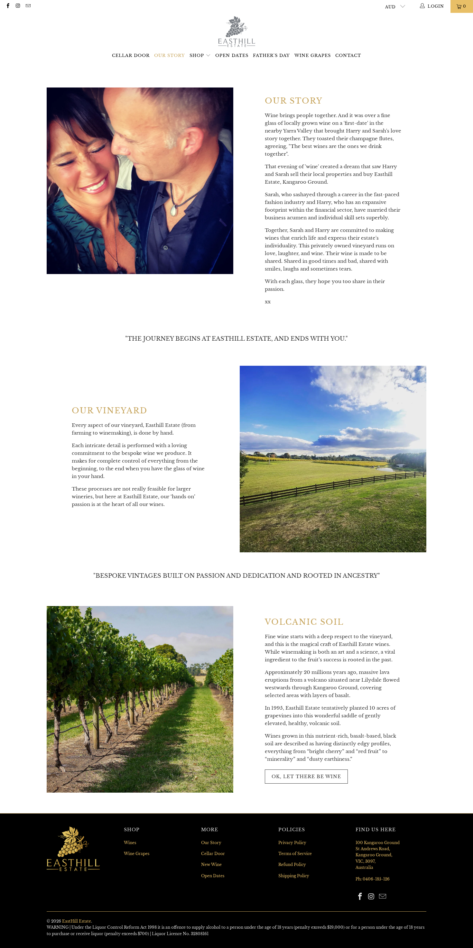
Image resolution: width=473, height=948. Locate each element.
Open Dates (231, 55)
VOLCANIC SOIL (304, 622)
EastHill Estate (76, 921)
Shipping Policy (293, 875)
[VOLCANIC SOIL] (140, 699)
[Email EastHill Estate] (28, 6)
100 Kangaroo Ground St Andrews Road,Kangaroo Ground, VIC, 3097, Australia (378, 855)
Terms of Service (295, 853)
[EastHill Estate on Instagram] (17, 6)
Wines (130, 842)
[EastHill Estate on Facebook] (7, 6)
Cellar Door (131, 55)
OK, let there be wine (306, 776)
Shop (198, 55)
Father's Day (271, 55)
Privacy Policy (292, 842)
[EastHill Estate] (236, 32)
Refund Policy (292, 864)
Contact (348, 55)
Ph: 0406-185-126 (373, 879)
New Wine (211, 864)
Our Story (169, 55)
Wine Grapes (312, 55)
